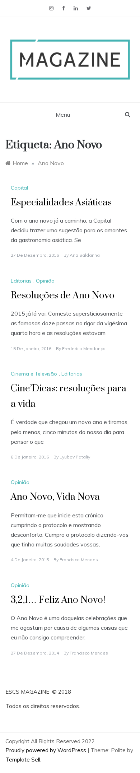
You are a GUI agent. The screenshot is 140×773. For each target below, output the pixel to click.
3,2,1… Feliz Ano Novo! (58, 600)
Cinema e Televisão (34, 374)
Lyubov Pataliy (75, 457)
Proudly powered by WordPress (46, 750)
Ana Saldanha (85, 255)
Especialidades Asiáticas (61, 203)
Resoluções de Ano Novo (63, 296)
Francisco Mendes (79, 559)
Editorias (21, 281)
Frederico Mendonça (84, 348)
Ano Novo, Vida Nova (55, 497)
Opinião (45, 281)
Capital (19, 188)
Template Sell (22, 759)
